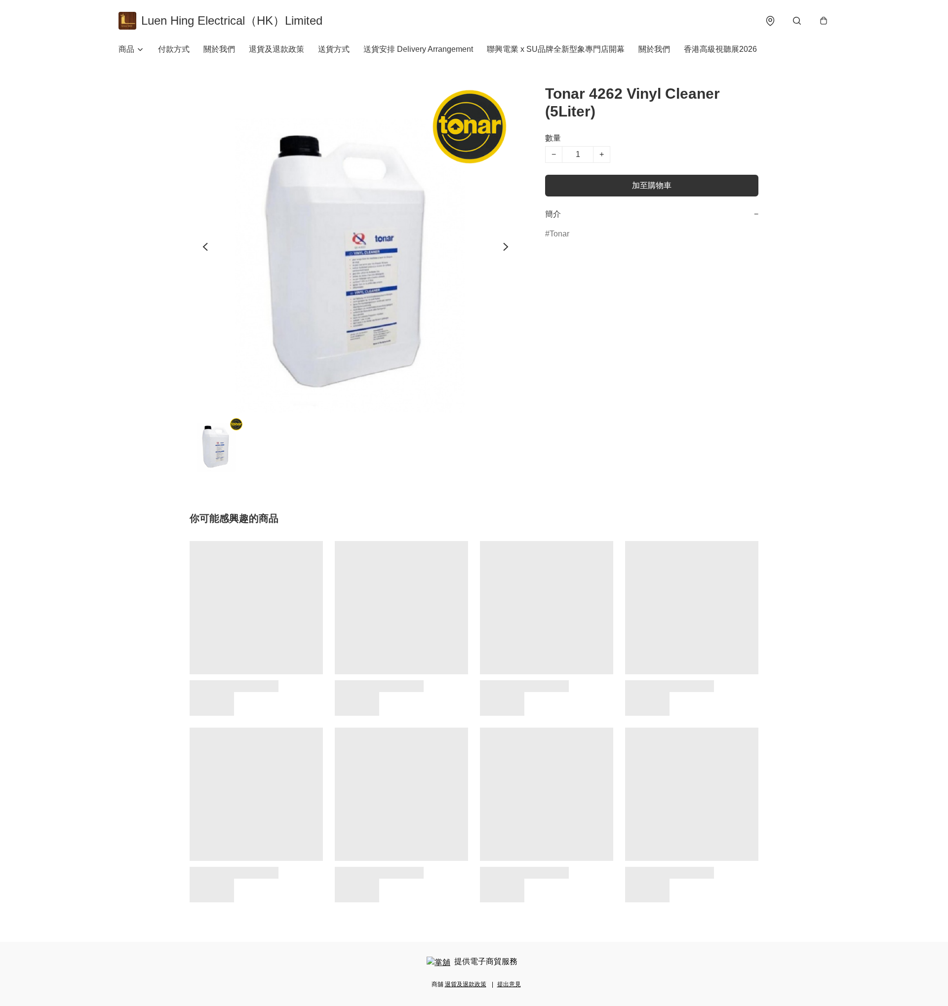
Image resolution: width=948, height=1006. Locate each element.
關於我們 (219, 49)
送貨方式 (334, 49)
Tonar (559, 234)
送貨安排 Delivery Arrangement (418, 49)
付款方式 (174, 49)
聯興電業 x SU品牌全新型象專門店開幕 (556, 49)
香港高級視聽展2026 (720, 49)
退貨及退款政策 (276, 49)
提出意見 (509, 984)
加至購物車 (652, 185)
